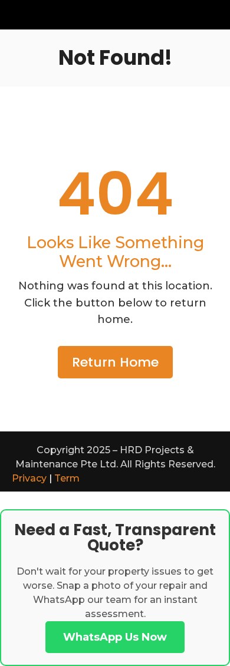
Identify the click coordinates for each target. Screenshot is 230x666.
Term (67, 478)
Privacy (29, 478)
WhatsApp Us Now (115, 637)
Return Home (115, 362)
